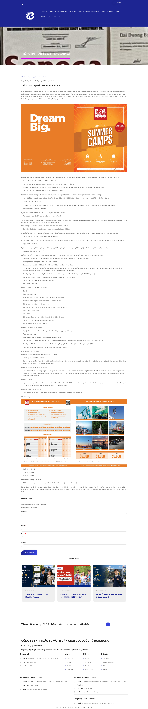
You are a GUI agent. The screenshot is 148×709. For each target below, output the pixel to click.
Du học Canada (39, 77)
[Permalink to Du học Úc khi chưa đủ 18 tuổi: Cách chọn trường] (38, 586)
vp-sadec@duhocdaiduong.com (37, 689)
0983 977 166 (88, 688)
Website (23, 542)
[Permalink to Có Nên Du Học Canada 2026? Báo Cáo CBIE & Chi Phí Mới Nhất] (73, 586)
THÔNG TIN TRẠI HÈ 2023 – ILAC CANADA (41, 85)
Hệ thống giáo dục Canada (50, 81)
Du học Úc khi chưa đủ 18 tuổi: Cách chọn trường (36, 595)
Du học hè (38, 81)
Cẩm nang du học (25, 77)
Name (23, 525)
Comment (24, 511)
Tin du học (46, 77)
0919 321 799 (34, 685)
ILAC (60, 81)
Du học (32, 77)
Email (23, 534)
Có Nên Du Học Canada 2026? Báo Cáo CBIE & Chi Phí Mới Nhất (73, 595)
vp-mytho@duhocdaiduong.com (91, 692)
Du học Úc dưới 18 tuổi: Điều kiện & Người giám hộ (109, 595)
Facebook (108, 624)
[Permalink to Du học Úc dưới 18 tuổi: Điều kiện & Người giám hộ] (109, 586)
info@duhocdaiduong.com (35, 666)
